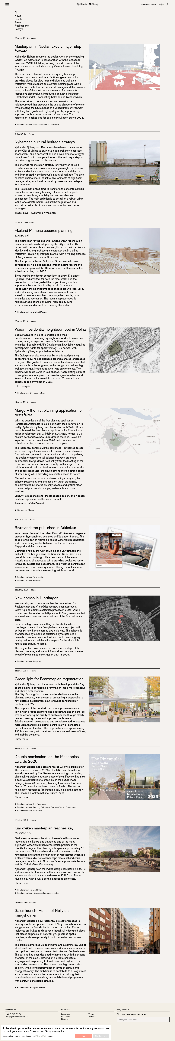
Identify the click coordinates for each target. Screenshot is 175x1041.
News (18, 15)
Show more (21, 739)
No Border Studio (148, 4)
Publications (22, 25)
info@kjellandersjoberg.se (16, 1016)
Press (18, 22)
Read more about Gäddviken (29, 889)
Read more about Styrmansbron (31, 577)
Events (18, 19)
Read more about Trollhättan (29, 810)
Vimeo (91, 1014)
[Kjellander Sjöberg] (87, 4)
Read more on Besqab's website (31, 392)
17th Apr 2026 (21, 820)
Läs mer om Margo (25, 510)
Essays (19, 29)
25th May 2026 (22, 589)
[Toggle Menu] (7, 4)
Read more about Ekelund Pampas (32, 312)
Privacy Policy (41, 1036)
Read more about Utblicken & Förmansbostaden (38, 893)
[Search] (168, 4)
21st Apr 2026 (21, 670)
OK (83, 1036)
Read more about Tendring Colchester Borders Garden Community (46, 807)
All (16, 12)
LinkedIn (64, 1019)
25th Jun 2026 (21, 321)
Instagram (65, 1014)
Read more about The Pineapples (31, 804)
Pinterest (92, 1016)
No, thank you (101, 1036)
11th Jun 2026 (21, 402)
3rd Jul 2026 (21, 133)
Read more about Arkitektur (29, 580)
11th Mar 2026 (22, 902)
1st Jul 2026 (20, 222)
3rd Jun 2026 (21, 519)
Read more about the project (29, 661)
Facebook (65, 1016)
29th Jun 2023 (21, 38)
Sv (160, 4)
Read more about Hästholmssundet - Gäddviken (38, 124)
